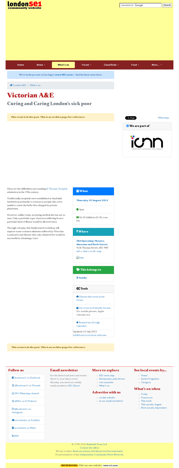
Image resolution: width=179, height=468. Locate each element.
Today (144, 394)
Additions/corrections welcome (89, 335)
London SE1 (19, 85)
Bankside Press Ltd (97, 444)
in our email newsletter (111, 401)
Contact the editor (89, 448)
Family (82, 278)
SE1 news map (106, 375)
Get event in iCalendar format (94, 308)
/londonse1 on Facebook (27, 378)
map (99, 251)
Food (134, 65)
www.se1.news (110, 466)
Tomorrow (147, 398)
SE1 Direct (74, 386)
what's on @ (89, 251)
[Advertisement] (89, 35)
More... (156, 65)
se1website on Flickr (25, 428)
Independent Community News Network (101, 455)
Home (20, 65)
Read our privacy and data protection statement (98, 451)
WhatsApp (163, 118)
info (78, 251)
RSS (16, 436)
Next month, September (154, 408)
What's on (63, 65)
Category (146, 382)
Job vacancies (106, 382)
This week (146, 401)
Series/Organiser (150, 379)
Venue (144, 375)
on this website (107, 398)
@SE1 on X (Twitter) (25, 401)
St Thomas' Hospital (56, 189)
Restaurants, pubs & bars (112, 379)
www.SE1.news (64, 75)
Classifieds (110, 65)
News (40, 65)
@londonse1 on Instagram (21, 411)
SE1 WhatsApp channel (26, 393)
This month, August (151, 404)
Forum (86, 65)
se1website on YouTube (27, 420)
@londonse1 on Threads (27, 385)
